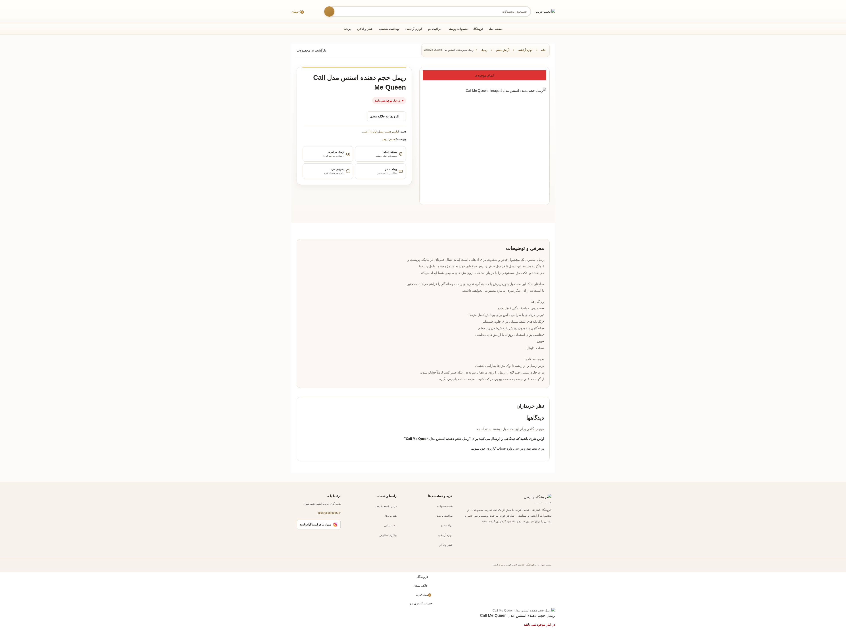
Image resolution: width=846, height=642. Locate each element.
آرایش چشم (502, 50)
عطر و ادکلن (446, 544)
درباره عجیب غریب (386, 506)
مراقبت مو (447, 525)
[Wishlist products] (309, 11)
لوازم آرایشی (525, 50)
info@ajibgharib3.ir (329, 513)
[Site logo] (545, 11)
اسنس (391, 139)
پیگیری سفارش (388, 535)
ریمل (384, 139)
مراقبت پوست (445, 515)
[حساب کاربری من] (317, 11)
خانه (543, 50)
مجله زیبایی (390, 525)
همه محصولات (445, 506)
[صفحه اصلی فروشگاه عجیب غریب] (533, 498)
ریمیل (484, 50)
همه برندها (391, 515)
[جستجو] (329, 11)
